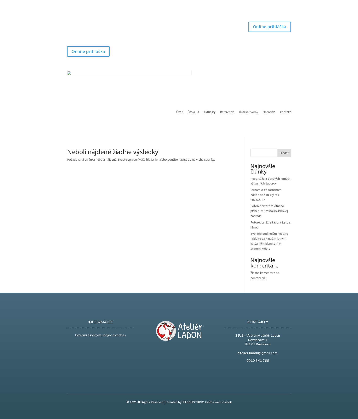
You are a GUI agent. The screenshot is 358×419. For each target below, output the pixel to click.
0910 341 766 (258, 360)
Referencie (227, 112)
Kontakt (285, 112)
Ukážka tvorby (248, 112)
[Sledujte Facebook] (70, 25)
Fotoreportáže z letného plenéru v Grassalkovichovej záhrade (269, 211)
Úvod (179, 112)
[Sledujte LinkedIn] (279, 49)
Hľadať (284, 153)
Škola (191, 112)
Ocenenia (269, 112)
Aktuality (209, 112)
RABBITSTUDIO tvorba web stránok (207, 402)
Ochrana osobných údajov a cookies (100, 335)
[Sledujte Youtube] (78, 25)
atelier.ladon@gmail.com (258, 353)
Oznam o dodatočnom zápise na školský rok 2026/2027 (266, 195)
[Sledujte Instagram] (87, 25)
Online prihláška (269, 26)
